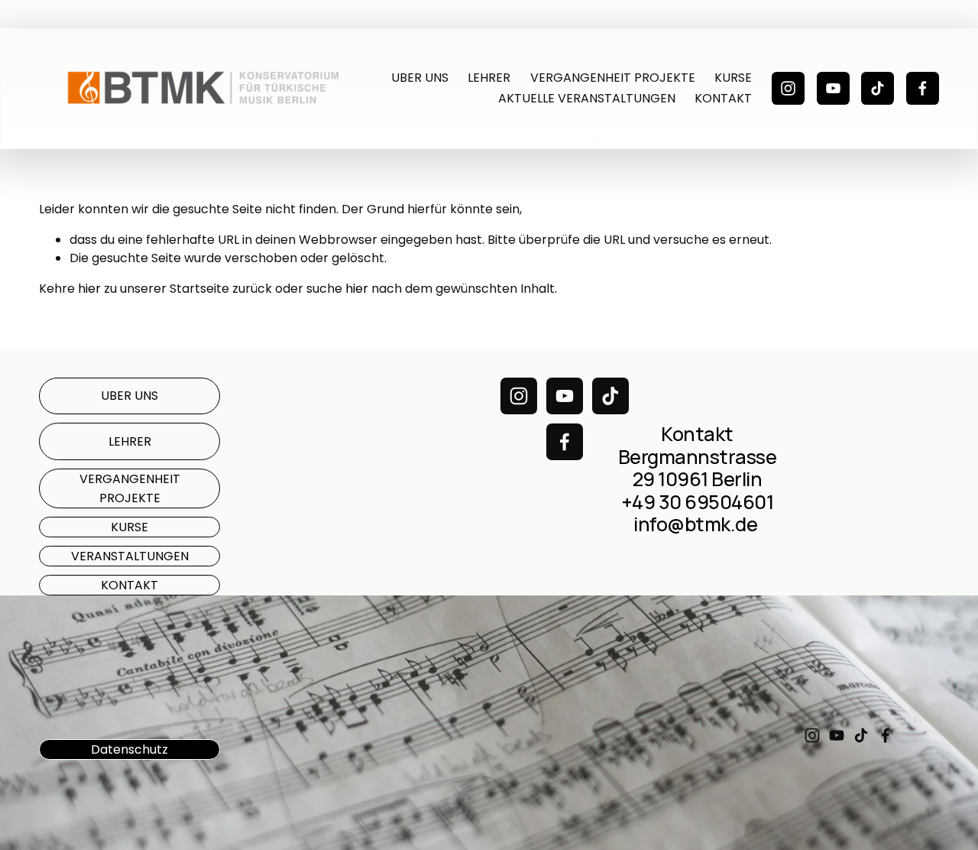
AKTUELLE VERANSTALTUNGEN (586, 98)
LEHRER (489, 77)
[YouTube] (833, 88)
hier (89, 288)
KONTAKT (723, 98)
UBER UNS (420, 77)
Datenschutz (129, 749)
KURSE (733, 77)
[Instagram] (788, 88)
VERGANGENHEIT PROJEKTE (612, 77)
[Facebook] (922, 88)
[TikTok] (877, 88)
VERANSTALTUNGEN (130, 556)
